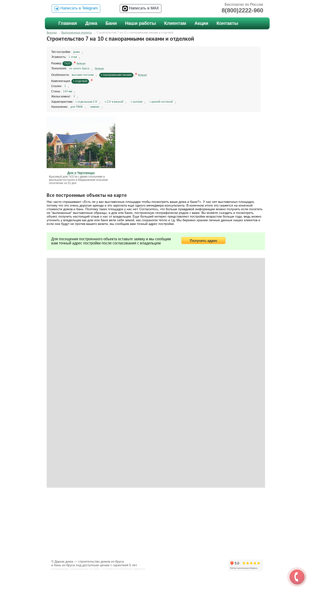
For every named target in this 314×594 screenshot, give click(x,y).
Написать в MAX (143, 8)
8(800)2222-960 (242, 10)
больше (81, 63)
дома (76, 52)
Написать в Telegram (78, 8)
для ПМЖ (76, 106)
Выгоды (52, 32)
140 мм (67, 91)
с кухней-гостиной (161, 101)
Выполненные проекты (76, 32)
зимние (95, 106)
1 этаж (73, 57)
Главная (67, 23)
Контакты (227, 23)
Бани (111, 23)
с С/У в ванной (114, 101)
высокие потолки (83, 74)
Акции (201, 23)
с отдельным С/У (86, 101)
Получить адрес (203, 241)
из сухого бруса (79, 68)
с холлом (136, 101)
